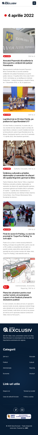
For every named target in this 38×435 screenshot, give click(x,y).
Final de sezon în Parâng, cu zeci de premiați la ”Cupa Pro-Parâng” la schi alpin (19, 236)
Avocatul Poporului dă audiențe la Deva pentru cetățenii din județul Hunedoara (18, 62)
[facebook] (16, 410)
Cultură (17, 169)
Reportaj (24, 288)
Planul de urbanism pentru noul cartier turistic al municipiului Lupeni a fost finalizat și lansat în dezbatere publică (17, 296)
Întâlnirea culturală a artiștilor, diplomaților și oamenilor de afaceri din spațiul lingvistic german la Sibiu (19, 175)
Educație (24, 169)
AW (26, 428)
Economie (30, 286)
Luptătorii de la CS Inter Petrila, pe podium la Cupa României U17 (18, 120)
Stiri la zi (31, 56)
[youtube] (22, 410)
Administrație (20, 286)
